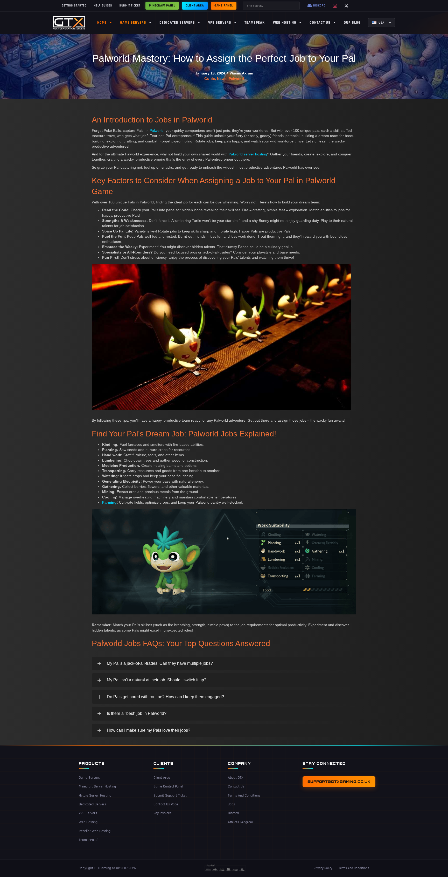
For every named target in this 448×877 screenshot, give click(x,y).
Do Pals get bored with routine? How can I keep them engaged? (165, 697)
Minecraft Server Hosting (97, 786)
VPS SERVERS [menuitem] (219, 22)
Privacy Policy (323, 868)
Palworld (236, 79)
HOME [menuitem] (102, 22)
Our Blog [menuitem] (352, 22)
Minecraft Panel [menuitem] (162, 6)
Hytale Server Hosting (95, 795)
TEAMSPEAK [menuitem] (254, 22)
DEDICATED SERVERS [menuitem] (177, 22)
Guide (209, 79)
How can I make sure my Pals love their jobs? (148, 730)
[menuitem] (381, 22)
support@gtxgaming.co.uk (338, 781)
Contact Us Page (165, 804)
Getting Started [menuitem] (74, 6)
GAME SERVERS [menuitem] (133, 22)
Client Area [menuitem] (195, 6)
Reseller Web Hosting (94, 831)
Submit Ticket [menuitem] (129, 6)
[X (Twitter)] (346, 5)
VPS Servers (88, 813)
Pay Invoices (162, 813)
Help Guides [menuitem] (103, 6)
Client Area (161, 777)
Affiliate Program (240, 822)
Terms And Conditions (244, 795)
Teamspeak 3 (88, 840)
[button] (224, 663)
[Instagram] (335, 5)
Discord (233, 813)
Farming (109, 502)
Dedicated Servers (92, 804)
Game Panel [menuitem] (223, 6)
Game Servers (89, 777)
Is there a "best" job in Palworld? (136, 713)
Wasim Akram (241, 73)
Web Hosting (88, 822)
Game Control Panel (168, 786)
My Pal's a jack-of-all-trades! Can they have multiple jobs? (160, 663)
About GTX (235, 777)
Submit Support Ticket (170, 795)
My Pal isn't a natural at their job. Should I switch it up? (156, 680)
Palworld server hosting (248, 154)
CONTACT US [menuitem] (320, 22)
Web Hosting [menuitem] (284, 22)
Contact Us (236, 786)
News (222, 79)
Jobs (231, 804)
